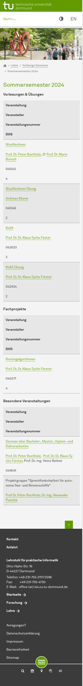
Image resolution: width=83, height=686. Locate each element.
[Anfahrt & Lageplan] (41, 671)
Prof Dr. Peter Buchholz (23, 495)
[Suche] (23, 671)
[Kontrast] (61, 19)
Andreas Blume (17, 198)
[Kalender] (32, 671)
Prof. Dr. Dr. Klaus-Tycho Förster (29, 277)
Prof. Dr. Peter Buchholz (23, 154)
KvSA (9, 228)
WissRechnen (16, 144)
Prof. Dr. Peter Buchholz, (24, 456)
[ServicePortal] (50, 671)
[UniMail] (60, 671)
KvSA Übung (15, 267)
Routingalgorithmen (20, 359)
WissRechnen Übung (21, 189)
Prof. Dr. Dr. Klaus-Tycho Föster (28, 238)
